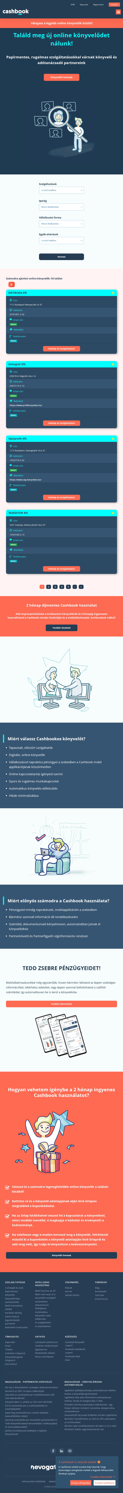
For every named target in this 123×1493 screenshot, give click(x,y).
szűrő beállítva (49, 190)
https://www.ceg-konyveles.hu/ (25, 479)
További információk (61, 1003)
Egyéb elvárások (48, 234)
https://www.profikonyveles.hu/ (26, 405)
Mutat (13, 324)
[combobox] (61, 207)
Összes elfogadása (80, 1482)
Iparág (43, 201)
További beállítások (104, 1482)
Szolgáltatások (48, 184)
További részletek (61, 627)
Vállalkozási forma (50, 217)
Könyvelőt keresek (62, 77)
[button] (118, 11)
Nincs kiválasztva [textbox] (49, 206)
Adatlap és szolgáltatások (61, 348)
